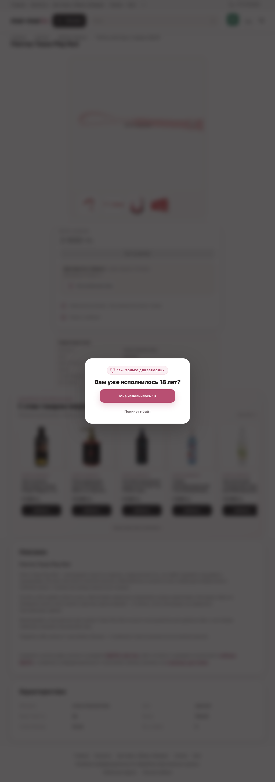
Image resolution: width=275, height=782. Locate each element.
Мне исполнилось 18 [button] (137, 396)
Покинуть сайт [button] (137, 411)
